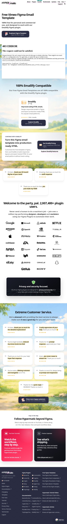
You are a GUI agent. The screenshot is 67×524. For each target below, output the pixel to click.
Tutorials (4, 500)
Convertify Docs (26, 501)
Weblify (36, 489)
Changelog (5, 492)
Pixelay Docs (35, 509)
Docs (63, 2)
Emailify (36, 481)
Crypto (25, 481)
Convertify (26, 478)
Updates (53, 2)
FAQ (59, 2)
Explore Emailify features (49, 151)
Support (60, 4)
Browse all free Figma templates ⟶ (52, 486)
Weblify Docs (35, 512)
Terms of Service (6, 509)
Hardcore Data (46, 509)
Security (4, 503)
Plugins (34, 2)
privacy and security (45, 290)
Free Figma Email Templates (50, 475)
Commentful (37, 475)
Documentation (6, 489)
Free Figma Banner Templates (50, 484)
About (29, 2)
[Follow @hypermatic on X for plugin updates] (65, 4)
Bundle (40, 2)
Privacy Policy (5, 506)
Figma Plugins (5, 486)
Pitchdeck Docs (26, 509)
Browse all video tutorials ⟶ (50, 501)
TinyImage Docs (26, 512)
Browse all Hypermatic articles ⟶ (51, 512)
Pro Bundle (6, 480)
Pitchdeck (26, 486)
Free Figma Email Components (50, 478)
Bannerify (26, 475)
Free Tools (4, 497)
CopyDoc (36, 478)
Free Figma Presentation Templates (52, 481)
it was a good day (28, 320)
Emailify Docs (35, 504)
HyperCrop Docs (36, 506)
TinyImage (26, 489)
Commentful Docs (37, 498)
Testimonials (46, 2)
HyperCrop (37, 484)
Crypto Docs (25, 504)
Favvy (25, 484)
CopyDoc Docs (36, 501)
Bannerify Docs (26, 498)
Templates (5, 495)
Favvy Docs (25, 506)
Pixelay (35, 486)
